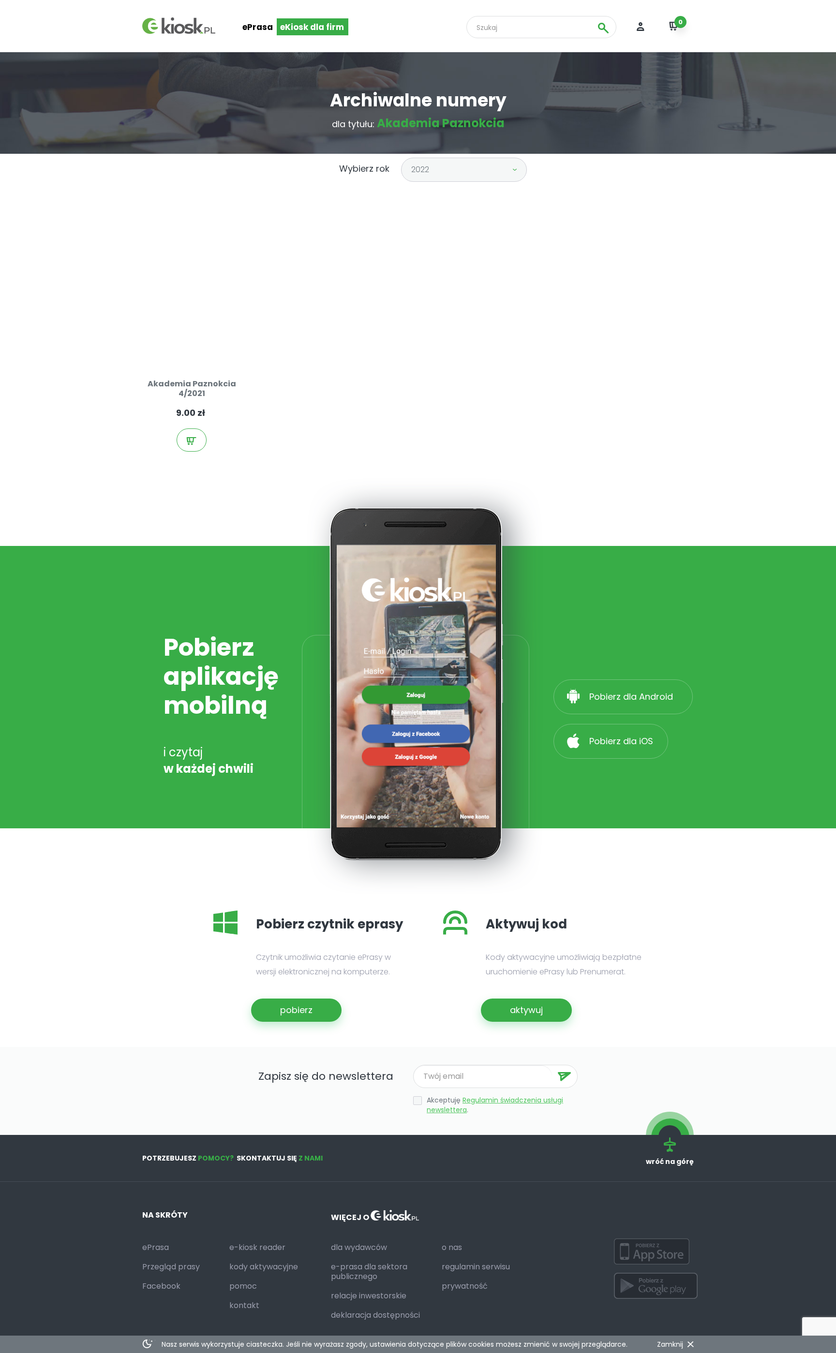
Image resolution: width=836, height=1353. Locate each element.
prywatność (465, 1286)
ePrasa (257, 27)
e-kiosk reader (257, 1247)
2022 (420, 169)
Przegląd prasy (171, 1266)
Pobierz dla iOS (620, 741)
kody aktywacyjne (263, 1266)
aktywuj (526, 1010)
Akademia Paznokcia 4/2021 (192, 388)
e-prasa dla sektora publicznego (369, 1271)
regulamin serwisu (476, 1266)
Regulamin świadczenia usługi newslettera (495, 1105)
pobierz (296, 1010)
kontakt (244, 1305)
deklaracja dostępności (375, 1315)
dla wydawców (359, 1247)
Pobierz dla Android (632, 697)
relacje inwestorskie (368, 1295)
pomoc (243, 1286)
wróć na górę (670, 1161)
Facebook (161, 1286)
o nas (452, 1247)
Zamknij (670, 1344)
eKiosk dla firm (312, 27)
